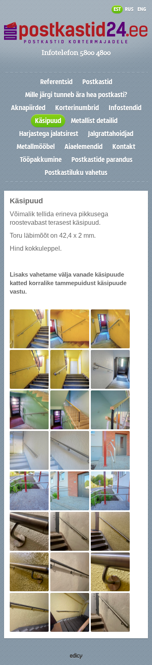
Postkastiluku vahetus (76, 172)
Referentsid (56, 81)
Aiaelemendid (83, 146)
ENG (141, 9)
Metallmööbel (36, 146)
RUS (129, 9)
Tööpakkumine (41, 159)
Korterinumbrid (77, 107)
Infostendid (125, 107)
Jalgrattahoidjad (110, 133)
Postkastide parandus (102, 159)
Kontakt (123, 146)
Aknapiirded (28, 107)
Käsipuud (48, 120)
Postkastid (97, 81)
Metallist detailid (94, 120)
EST (117, 9)
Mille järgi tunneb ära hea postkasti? (76, 94)
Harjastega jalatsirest (48, 133)
